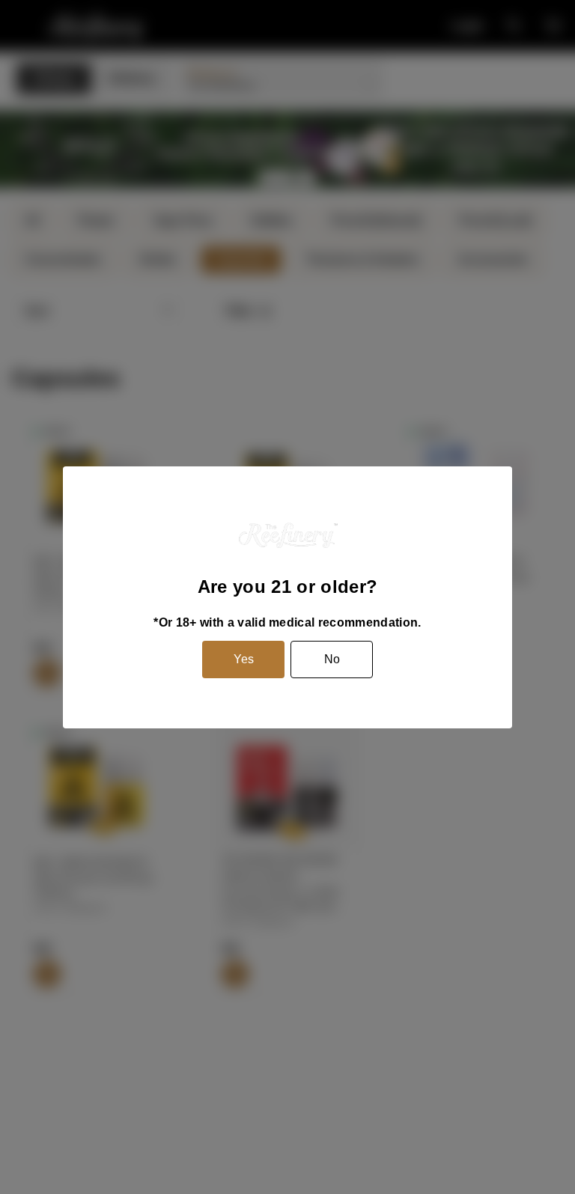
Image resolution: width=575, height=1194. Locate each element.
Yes (244, 659)
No (332, 659)
